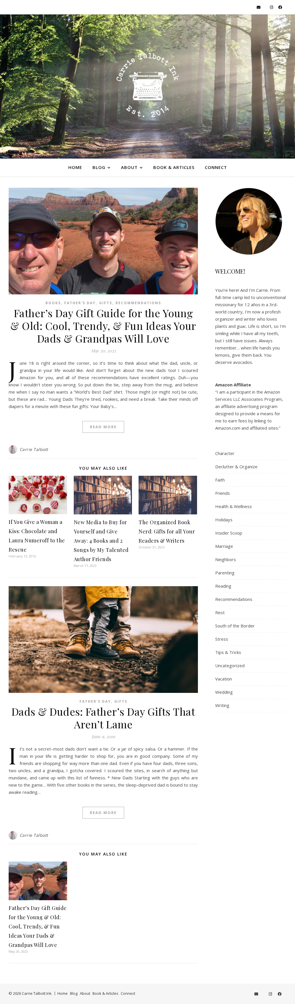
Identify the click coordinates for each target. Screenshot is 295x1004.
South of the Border (235, 626)
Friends (222, 493)
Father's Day (80, 302)
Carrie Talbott (34, 449)
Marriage (224, 546)
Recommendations (138, 302)
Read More (103, 426)
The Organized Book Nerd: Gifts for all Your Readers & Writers (167, 531)
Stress (221, 639)
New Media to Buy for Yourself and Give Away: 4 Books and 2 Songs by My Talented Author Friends (101, 541)
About (129, 167)
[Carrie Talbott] (147, 86)
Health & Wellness (233, 506)
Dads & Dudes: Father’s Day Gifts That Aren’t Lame (103, 717)
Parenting (225, 573)
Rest (220, 612)
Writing (222, 705)
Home (75, 167)
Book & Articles (173, 167)
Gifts (105, 302)
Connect (216, 167)
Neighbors (225, 559)
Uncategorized (230, 665)
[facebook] (280, 7)
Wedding (224, 692)
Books (53, 302)
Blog (98, 167)
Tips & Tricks (228, 652)
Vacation (223, 679)
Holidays (223, 519)
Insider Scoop (228, 533)
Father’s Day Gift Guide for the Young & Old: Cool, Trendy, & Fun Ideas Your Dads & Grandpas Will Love (103, 325)
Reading (223, 586)
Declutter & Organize (236, 466)
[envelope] (259, 7)
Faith (220, 480)
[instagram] (272, 7)
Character (225, 453)
